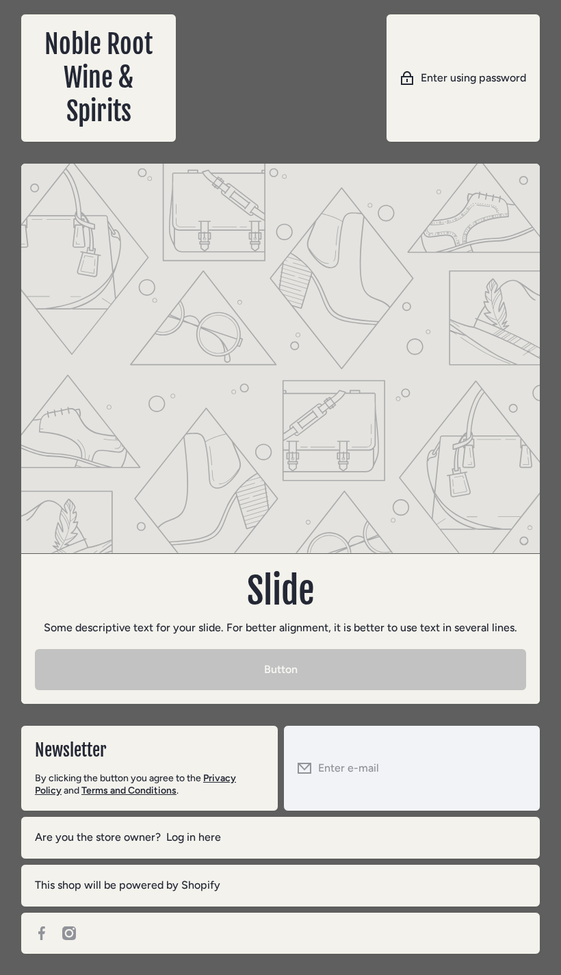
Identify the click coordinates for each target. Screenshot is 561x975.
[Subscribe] (519, 768)
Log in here (193, 837)
